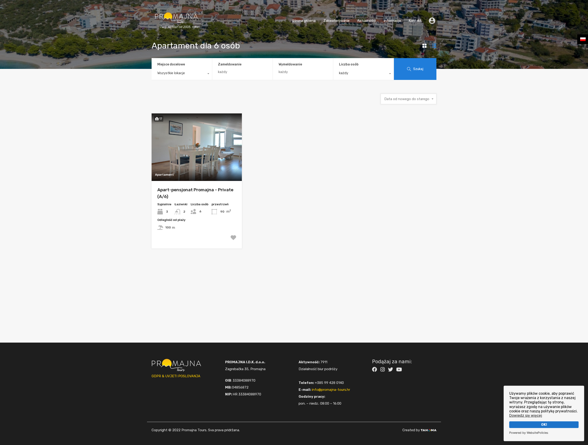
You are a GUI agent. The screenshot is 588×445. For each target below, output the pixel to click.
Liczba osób (349, 64)
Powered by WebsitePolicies (528, 432)
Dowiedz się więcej (525, 415)
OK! (544, 425)
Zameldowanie (229, 64)
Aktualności (366, 21)
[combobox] (182, 74)
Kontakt (415, 21)
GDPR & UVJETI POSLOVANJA (176, 376)
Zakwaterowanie (336, 21)
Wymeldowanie (290, 64)
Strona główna (304, 21)
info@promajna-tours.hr (331, 390)
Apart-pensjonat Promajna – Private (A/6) (195, 193)
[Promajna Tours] (176, 33)
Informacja (392, 21)
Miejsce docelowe (171, 64)
